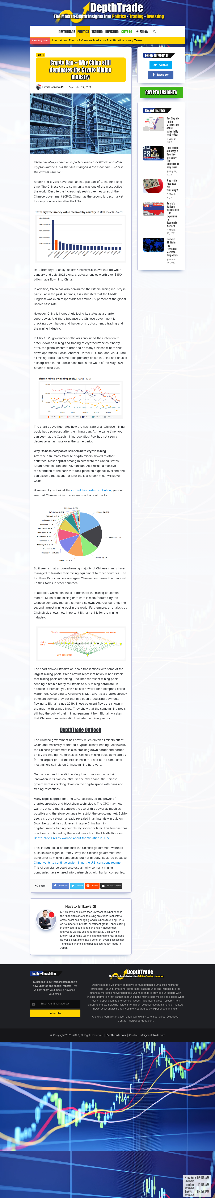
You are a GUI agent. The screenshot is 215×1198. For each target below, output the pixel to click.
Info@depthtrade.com (152, 1035)
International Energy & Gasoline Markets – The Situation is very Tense (173, 157)
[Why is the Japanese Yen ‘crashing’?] (153, 186)
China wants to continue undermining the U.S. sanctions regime (77, 862)
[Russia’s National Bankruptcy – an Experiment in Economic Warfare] (153, 209)
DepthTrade (67, 31)
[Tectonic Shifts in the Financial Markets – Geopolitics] (153, 245)
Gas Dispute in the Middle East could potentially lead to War (173, 126)
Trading (97, 31)
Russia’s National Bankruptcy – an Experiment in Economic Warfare (173, 215)
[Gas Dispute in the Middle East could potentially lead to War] (153, 124)
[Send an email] (62, 87)
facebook (163, 74)
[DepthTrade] (107, 13)
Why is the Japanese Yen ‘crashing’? (75, 40)
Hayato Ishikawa (51, 87)
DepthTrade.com (116, 1035)
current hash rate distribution (91, 490)
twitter (163, 65)
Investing (112, 31)
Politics (83, 31)
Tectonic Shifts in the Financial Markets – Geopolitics (172, 247)
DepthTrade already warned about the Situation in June (72, 838)
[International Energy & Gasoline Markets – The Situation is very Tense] (153, 153)
